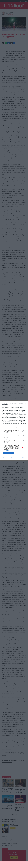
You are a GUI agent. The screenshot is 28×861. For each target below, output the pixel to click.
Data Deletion (6, 457)
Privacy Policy (22, 457)
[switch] (23, 431)
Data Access (14, 457)
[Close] (25, 403)
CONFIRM (8, 453)
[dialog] (14, 430)
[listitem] (14, 428)
